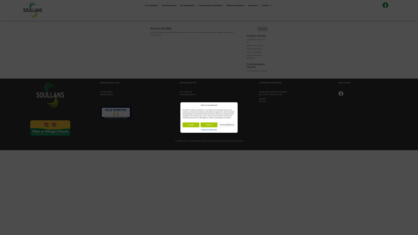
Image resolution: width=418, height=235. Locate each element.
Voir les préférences (227, 125)
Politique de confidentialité (209, 129)
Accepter (191, 125)
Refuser (209, 125)
